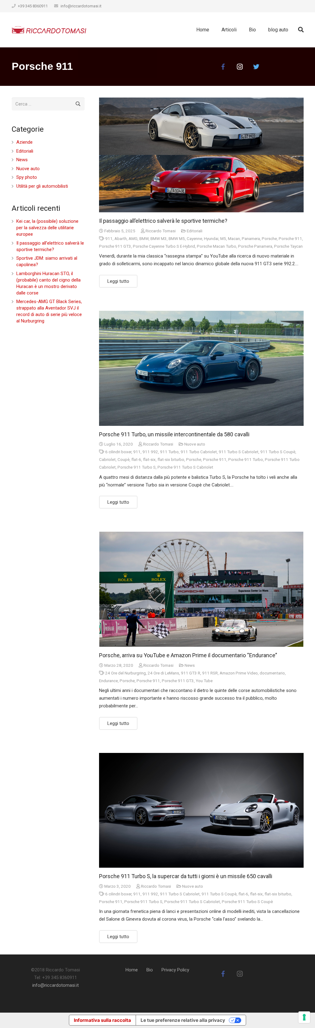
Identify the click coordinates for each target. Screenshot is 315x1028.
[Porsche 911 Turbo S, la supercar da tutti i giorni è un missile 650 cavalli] (201, 810)
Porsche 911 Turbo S (137, 467)
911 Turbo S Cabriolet (238, 451)
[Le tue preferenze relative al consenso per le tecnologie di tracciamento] (304, 1017)
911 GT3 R (190, 672)
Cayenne (194, 238)
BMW (144, 238)
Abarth (120, 238)
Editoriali (194, 230)
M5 (223, 238)
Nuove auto (194, 444)
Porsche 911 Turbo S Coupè (247, 901)
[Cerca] (300, 29)
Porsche (269, 238)
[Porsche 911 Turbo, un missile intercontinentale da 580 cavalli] (201, 368)
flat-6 (136, 459)
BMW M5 (177, 238)
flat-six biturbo (171, 459)
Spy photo (26, 177)
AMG (133, 238)
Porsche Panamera (255, 246)
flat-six (149, 459)
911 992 (150, 451)
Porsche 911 (290, 238)
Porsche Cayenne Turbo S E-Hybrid (164, 246)
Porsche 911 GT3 (115, 246)
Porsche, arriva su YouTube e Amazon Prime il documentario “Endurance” (188, 655)
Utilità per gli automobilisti (42, 186)
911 (109, 238)
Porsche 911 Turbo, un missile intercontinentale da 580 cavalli (174, 434)
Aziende (24, 142)
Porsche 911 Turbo (245, 459)
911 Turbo (169, 451)
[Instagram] (239, 66)
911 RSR (210, 672)
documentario (272, 672)
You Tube (204, 680)
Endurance (108, 680)
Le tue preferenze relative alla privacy (183, 1020)
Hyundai (211, 238)
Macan (234, 238)
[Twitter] (256, 66)
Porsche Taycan (288, 246)
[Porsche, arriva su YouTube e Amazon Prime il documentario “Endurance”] (201, 589)
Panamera (251, 238)
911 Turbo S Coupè (277, 451)
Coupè (124, 459)
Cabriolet (107, 459)
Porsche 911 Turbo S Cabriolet (185, 467)
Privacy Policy (175, 970)
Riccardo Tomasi (161, 230)
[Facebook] (223, 66)
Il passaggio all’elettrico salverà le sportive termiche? (163, 221)
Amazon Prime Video (239, 672)
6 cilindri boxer (118, 451)
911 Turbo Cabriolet (199, 451)
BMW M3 (158, 238)
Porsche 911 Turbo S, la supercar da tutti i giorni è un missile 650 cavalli (185, 876)
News (190, 665)
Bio (149, 970)
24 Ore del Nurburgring (125, 672)
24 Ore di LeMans (163, 672)
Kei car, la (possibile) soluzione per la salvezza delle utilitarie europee (47, 227)
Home (132, 970)
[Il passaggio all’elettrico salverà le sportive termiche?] (201, 155)
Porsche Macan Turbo (216, 246)
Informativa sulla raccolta (102, 1020)
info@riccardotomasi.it (81, 6)
